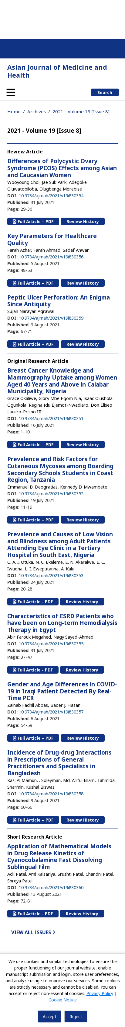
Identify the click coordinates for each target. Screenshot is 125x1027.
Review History (82, 221)
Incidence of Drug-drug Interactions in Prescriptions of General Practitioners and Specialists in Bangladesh (59, 762)
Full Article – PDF (34, 221)
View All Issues (31, 932)
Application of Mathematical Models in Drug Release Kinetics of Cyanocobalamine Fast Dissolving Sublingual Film (59, 856)
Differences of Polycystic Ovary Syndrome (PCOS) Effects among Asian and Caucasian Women (62, 168)
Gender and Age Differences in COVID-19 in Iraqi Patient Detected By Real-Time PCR (62, 691)
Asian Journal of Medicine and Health (57, 71)
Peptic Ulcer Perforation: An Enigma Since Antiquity (58, 300)
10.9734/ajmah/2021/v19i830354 (51, 195)
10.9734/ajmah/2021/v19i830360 (51, 887)
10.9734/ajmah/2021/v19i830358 (51, 793)
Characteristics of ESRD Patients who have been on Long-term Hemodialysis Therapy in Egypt (62, 623)
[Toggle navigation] (10, 92)
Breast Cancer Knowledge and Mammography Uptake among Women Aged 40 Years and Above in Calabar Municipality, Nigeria (62, 380)
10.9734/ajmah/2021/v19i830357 (51, 712)
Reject (75, 1016)
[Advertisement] (62, 18)
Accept (49, 1016)
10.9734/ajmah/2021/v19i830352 (51, 493)
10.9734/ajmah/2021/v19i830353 (51, 575)
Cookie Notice (63, 1000)
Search (104, 92)
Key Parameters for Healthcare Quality (52, 239)
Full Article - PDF (34, 602)
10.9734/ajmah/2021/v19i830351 (51, 418)
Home (14, 111)
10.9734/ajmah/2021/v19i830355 (51, 643)
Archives (36, 111)
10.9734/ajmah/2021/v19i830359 (51, 318)
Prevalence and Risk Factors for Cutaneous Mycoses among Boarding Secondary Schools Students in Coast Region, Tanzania (60, 469)
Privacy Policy (99, 993)
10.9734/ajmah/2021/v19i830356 (51, 257)
